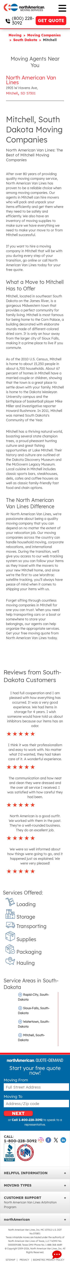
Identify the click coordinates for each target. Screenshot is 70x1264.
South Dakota (25, 40)
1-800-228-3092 (20, 1139)
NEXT (18, 1113)
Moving (16, 35)
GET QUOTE (51, 20)
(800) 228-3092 (23, 20)
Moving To (13, 1096)
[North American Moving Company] (24, 13)
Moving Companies (44, 35)
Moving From (16, 1080)
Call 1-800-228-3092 (27, 1120)
